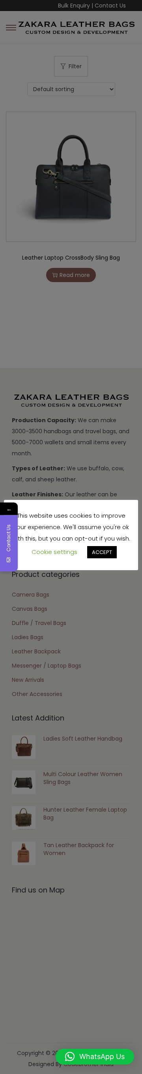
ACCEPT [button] (102, 552)
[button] (95, 1057)
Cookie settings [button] (54, 552)
